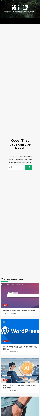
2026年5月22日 (14, 313)
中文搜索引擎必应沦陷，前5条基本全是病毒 (19, 310)
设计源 (20, 8)
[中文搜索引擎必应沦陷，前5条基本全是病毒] (20, 295)
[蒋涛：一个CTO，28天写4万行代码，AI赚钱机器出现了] (20, 370)
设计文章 (6, 341)
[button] (3, 20)
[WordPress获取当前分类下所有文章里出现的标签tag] (20, 331)
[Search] (36, 21)
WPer (6, 313)
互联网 (5, 305)
